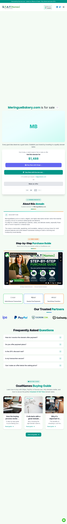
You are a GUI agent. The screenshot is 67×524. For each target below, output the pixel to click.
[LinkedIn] (57, 7)
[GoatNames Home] (11, 7)
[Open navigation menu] (63, 7)
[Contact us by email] (64, 520)
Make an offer (33, 184)
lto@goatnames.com (41, 176)
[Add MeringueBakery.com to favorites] (57, 107)
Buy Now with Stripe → (34, 165)
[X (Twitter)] (60, 7)
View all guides (32, 434)
